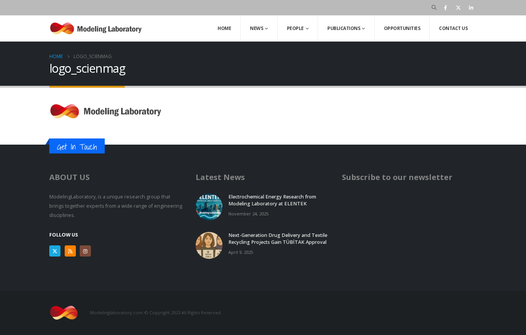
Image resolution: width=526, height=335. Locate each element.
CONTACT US (453, 28)
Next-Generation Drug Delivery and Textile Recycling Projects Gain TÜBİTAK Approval (277, 238)
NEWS (256, 28)
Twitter (54, 251)
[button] (434, 7)
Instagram (85, 251)
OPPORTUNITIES (402, 28)
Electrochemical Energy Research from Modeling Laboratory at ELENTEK (272, 200)
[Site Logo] (97, 28)
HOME (224, 28)
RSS (70, 251)
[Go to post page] (209, 206)
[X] (458, 7)
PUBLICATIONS (343, 28)
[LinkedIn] (471, 7)
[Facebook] (445, 7)
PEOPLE (295, 28)
